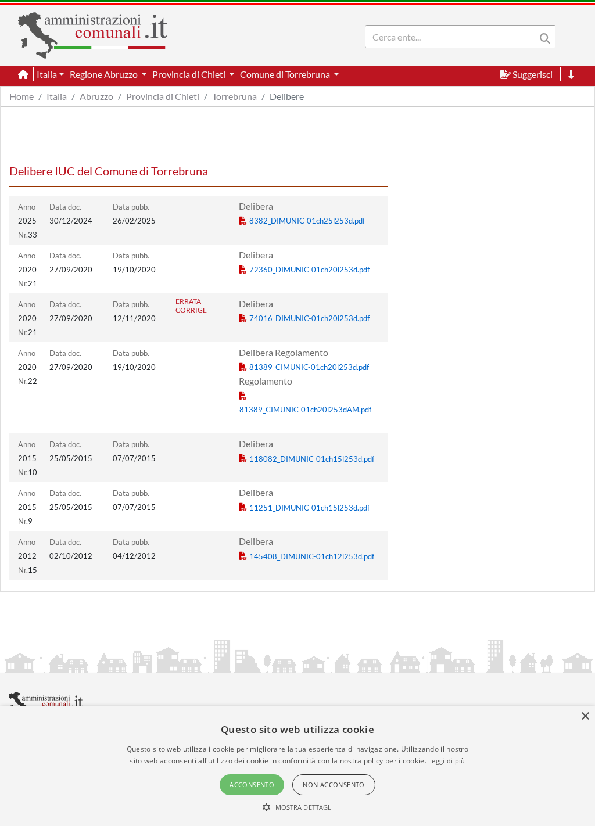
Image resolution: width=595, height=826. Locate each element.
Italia (56, 96)
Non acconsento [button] (334, 784)
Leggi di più (446, 760)
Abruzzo (96, 96)
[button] (298, 807)
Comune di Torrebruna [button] (286, 74)
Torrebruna (234, 96)
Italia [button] (47, 74)
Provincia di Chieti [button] (189, 74)
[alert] (297, 766)
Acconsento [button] (252, 784)
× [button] (584, 716)
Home (21, 96)
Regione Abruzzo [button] (104, 74)
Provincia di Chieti (162, 96)
